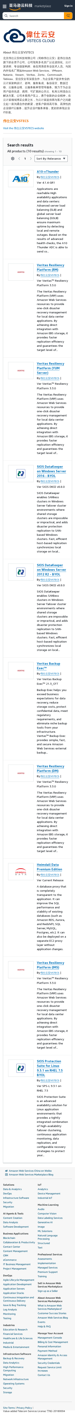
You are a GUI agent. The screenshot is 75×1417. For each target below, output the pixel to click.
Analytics (43, 1189)
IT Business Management (17, 1264)
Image (41, 1226)
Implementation (47, 1263)
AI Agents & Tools (13, 1213)
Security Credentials (49, 1362)
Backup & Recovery (13, 1358)
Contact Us (44, 1375)
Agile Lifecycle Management (18, 1279)
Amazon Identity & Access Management (52, 1357)
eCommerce (9, 1259)
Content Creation (12, 1217)
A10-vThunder (48, 171)
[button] (5, 6)
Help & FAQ (44, 1326)
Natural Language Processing (48, 1237)
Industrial (8, 1342)
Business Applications (15, 1233)
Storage (7, 1392)
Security (7, 1202)
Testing (7, 1318)
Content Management (15, 1251)
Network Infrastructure (16, 1379)
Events (41, 1322)
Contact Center (11, 1246)
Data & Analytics (12, 1189)
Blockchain (9, 1237)
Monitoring (9, 1313)
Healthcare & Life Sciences (17, 1338)
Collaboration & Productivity (19, 1242)
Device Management (49, 1193)
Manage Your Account (50, 1333)
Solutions (8, 1184)
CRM (5, 1255)
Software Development (16, 1226)
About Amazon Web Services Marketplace (50, 1299)
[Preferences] (12, 158)
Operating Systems (13, 1383)
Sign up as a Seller (48, 1290)
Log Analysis (10, 1309)
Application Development (17, 1284)
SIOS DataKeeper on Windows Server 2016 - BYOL (51, 471)
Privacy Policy (24, 1407)
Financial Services (12, 1333)
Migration (8, 1206)
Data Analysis (10, 1222)
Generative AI (45, 1222)
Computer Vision (47, 1213)
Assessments (45, 1258)
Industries (9, 1325)
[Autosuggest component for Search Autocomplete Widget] (68, 15)
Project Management (14, 1268)
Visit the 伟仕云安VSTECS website (23, 128)
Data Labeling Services (50, 1217)
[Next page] (31, 158)
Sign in (68, 5)
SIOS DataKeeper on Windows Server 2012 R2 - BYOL (51, 569)
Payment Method (47, 1350)
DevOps (7, 1193)
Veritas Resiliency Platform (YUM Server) (50, 368)
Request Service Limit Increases (50, 1369)
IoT (39, 1184)
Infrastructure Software (16, 1197)
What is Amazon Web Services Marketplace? (50, 1307)
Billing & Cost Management (53, 1342)
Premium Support (48, 1271)
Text (40, 1247)
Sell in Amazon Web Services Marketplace (50, 1285)
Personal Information (49, 1346)
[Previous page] (19, 158)
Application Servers (14, 1288)
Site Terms (9, 1407)
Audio (41, 1209)
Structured (44, 1243)
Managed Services (48, 1267)
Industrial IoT (45, 1197)
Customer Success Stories (52, 1313)
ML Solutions (45, 1231)
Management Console (50, 1337)
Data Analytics (11, 1362)
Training (42, 1276)
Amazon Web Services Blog (53, 1317)
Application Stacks (13, 1293)
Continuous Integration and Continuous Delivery (18, 1299)
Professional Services (50, 1254)
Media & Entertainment (16, 1347)
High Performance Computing (13, 1368)
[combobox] (33, 15)
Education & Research (15, 1329)
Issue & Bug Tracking (14, 1305)
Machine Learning (48, 1204)
